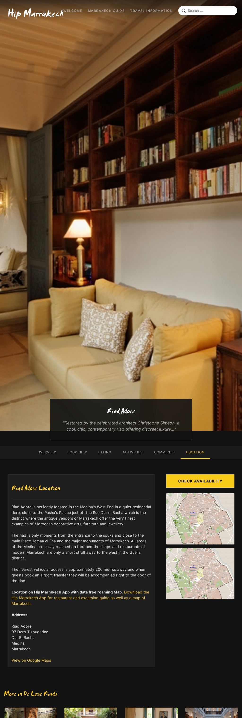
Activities (133, 452)
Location (195, 452)
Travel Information (151, 11)
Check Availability (200, 481)
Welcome (72, 11)
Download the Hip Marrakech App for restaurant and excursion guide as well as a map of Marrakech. (80, 598)
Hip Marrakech (35, 15)
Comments (164, 452)
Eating (104, 452)
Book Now (77, 452)
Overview (47, 452)
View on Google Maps (31, 660)
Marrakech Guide (106, 11)
